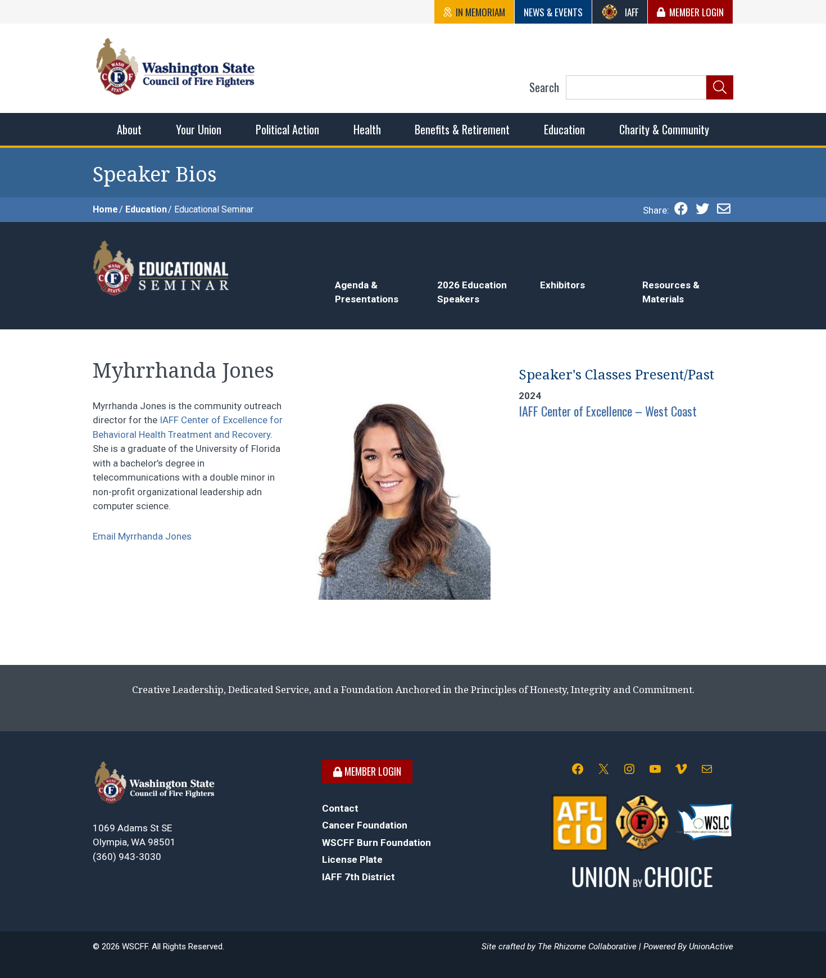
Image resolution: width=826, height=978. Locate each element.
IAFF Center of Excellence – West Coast (608, 411)
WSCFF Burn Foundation (376, 842)
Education (146, 209)
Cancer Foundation (364, 825)
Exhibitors (562, 285)
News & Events (553, 12)
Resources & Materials (671, 292)
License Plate (352, 859)
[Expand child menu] (129, 129)
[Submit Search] (719, 87)
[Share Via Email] (723, 210)
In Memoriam (480, 12)
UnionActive (711, 946)
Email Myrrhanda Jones (142, 536)
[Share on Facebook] (681, 210)
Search (544, 87)
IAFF (631, 12)
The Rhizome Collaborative (587, 946)
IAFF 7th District (358, 876)
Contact (340, 808)
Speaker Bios (155, 174)
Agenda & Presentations (366, 292)
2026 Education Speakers (472, 292)
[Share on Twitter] (702, 210)
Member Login (696, 12)
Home (105, 209)
